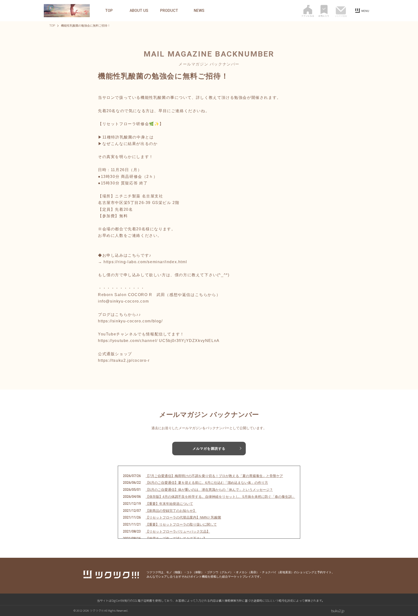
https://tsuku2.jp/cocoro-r (124, 360)
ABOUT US (139, 11)
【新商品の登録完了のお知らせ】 (171, 511)
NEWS (199, 11)
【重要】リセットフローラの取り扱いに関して (181, 524)
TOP (109, 11)
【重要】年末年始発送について (169, 504)
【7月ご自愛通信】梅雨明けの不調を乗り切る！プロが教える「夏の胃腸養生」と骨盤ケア (214, 476)
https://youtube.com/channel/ (128, 341)
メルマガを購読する (209, 448)
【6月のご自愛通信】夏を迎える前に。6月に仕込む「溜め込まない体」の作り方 (207, 483)
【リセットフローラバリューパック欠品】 (178, 531)
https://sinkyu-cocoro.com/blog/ (130, 321)
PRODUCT (169, 11)
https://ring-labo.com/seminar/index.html (145, 262)
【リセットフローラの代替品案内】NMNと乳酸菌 (183, 517)
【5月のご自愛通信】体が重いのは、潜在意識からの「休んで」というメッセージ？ (209, 490)
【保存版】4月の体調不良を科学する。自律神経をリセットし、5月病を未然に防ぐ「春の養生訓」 (220, 497)
